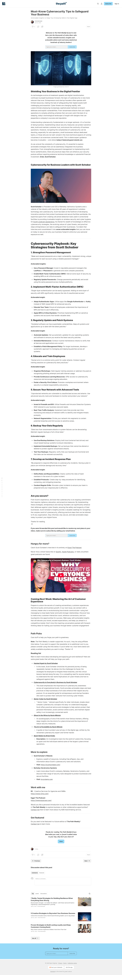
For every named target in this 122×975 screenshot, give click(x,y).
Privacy (60, 963)
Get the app (69, 967)
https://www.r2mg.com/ (40, 794)
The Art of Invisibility (42, 727)
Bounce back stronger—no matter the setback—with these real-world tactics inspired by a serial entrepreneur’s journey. (52, 903)
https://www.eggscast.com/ (41, 800)
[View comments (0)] (38, 26)
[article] (61, 903)
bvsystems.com (47, 779)
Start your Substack (56, 967)
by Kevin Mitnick (54, 715)
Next (86, 861)
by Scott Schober (51, 663)
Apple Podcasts (68, 552)
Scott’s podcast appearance (43, 222)
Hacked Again (39, 663)
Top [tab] (33, 893)
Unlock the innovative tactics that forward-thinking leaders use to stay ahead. (53, 915)
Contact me (35, 810)
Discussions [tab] (43, 893)
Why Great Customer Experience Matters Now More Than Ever (48, 929)
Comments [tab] (35, 873)
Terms (65, 963)
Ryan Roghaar (38, 21)
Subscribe (108, 3)
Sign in (117, 3)
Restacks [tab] (41, 873)
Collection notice (72, 963)
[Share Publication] (101, 3)
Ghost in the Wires (41, 715)
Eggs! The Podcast (74, 548)
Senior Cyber (39, 699)
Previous (37, 861)
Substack (52, 971)
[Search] (98, 3)
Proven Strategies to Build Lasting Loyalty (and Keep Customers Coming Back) (51, 926)
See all (34, 938)
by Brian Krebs (49, 736)
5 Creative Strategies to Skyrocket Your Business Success (53, 913)
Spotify (58, 552)
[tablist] (38, 872)
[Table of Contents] (2, 487)
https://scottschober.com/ (50, 765)
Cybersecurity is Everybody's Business (49, 682)
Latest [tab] (37, 893)
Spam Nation (38, 736)
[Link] (28, 91)
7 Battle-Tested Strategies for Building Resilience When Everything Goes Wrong (52, 899)
